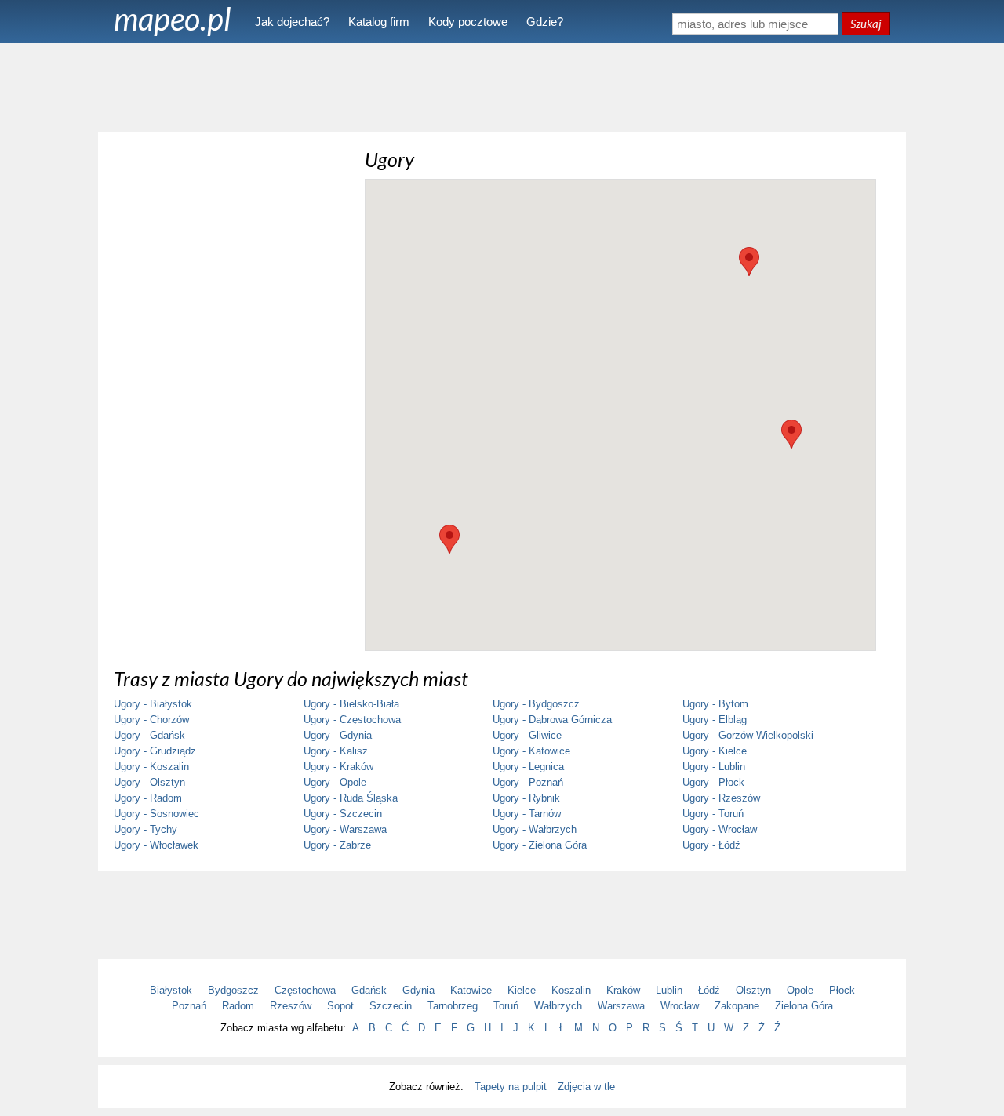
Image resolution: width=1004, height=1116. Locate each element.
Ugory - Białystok (153, 704)
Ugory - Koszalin (151, 766)
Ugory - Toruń (713, 814)
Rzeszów (290, 1006)
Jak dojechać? (292, 21)
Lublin (669, 990)
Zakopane (737, 1006)
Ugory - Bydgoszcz (536, 704)
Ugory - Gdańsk (149, 735)
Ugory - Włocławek (156, 845)
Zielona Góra (804, 1006)
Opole (800, 990)
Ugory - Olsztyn (149, 782)
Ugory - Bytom (715, 704)
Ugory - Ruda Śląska (351, 798)
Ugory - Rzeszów (721, 798)
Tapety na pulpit (511, 1086)
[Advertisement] (502, 86)
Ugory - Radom (148, 798)
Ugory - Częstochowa (352, 719)
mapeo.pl (172, 19)
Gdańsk (369, 990)
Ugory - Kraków (338, 766)
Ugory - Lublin (713, 766)
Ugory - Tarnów (527, 814)
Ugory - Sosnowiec (156, 814)
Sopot (340, 1006)
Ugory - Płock (713, 782)
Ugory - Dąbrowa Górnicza (552, 719)
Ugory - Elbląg (714, 719)
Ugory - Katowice (531, 751)
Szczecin (390, 1006)
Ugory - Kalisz (336, 751)
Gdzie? (544, 21)
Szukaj (866, 23)
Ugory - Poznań (528, 782)
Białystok (171, 990)
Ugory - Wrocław (719, 829)
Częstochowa (305, 990)
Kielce (521, 990)
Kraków (623, 990)
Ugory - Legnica (528, 766)
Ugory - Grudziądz (155, 751)
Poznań (189, 1006)
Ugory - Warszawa (345, 829)
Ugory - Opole (335, 782)
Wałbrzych (558, 1006)
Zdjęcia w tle (586, 1086)
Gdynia (418, 990)
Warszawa (621, 1006)
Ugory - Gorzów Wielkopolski (747, 735)
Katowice (471, 990)
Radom (238, 1006)
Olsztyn (753, 990)
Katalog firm (378, 21)
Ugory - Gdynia (338, 735)
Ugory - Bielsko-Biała (351, 704)
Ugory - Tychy (145, 829)
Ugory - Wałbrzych (535, 829)
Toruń (505, 1006)
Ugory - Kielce (714, 751)
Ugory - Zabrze (337, 845)
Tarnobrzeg (452, 1006)
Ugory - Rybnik (526, 798)
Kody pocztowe (467, 21)
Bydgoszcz (233, 990)
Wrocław (679, 1006)
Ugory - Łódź (711, 845)
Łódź (709, 990)
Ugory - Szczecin (343, 814)
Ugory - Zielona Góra (540, 845)
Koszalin (571, 990)
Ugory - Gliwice (527, 735)
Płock (842, 990)
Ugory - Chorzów (151, 719)
